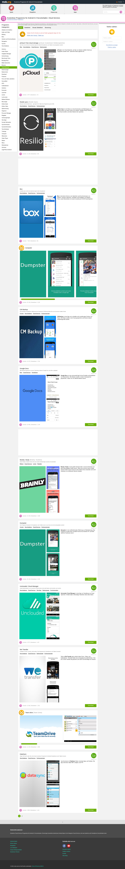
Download (4, 74)
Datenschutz (5, 72)
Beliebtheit (27, 27)
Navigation (4, 41)
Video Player (5, 138)
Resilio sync (24, 102)
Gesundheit (4, 81)
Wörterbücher (5, 145)
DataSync (23, 754)
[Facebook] (64, 847)
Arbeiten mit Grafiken (7, 30)
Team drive (33, 712)
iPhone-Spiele (13, 843)
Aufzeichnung (5, 56)
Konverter (4, 90)
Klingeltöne (12, 845)
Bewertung (48, 27)
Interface (4, 88)
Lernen (3, 94)
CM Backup (24, 309)
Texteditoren (35, 372)
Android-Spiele (13, 841)
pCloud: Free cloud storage (29, 43)
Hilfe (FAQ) (65, 855)
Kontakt (64, 853)
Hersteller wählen (66, 849)
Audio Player (5, 51)
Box (21, 189)
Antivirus (4, 49)
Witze (3, 142)
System (4, 43)
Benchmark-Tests (6, 58)
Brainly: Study (24, 460)
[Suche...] (121, 12)
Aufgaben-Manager (6, 53)
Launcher (4, 92)
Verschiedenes (5, 46)
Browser (4, 65)
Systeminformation (6, 126)
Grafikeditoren (5, 85)
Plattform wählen (112, 47)
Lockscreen (4, 97)
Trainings (4, 131)
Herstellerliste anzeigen (112, 45)
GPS (3, 83)
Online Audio (5, 104)
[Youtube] (69, 847)
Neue (20, 27)
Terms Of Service (36, 866)
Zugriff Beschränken (7, 149)
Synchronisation (6, 124)
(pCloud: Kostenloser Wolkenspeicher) (51, 43)
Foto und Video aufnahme (8, 78)
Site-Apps (4, 120)
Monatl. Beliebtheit (37, 27)
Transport (4, 133)
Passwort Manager (6, 113)
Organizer (4, 110)
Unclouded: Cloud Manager (29, 586)
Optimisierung (5, 108)
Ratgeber (4, 115)
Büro (3, 36)
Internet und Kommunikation (9, 39)
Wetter (3, 140)
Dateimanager (5, 69)
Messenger (4, 101)
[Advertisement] (9, 179)
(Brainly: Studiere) (35, 460)
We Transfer (24, 649)
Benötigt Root (5, 60)
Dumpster (28, 248)
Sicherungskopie (6, 117)
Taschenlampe (5, 129)
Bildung (3, 34)
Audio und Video (6, 32)
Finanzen (4, 76)
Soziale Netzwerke (6, 122)
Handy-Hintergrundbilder (16, 849)
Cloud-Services (5, 67)
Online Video (5, 106)
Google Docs (24, 368)
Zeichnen (4, 147)
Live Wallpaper (13, 847)
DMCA (42, 866)
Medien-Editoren (6, 99)
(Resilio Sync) (33, 102)
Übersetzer (4, 136)
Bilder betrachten (6, 62)
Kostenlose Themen (14, 851)
